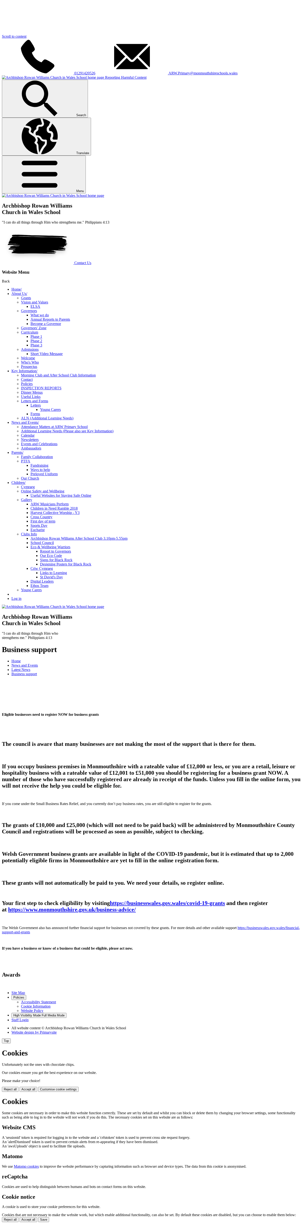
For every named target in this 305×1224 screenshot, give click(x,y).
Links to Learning (53, 573)
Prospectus (29, 367)
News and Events (24, 665)
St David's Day (51, 577)
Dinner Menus (32, 392)
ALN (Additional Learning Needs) (47, 418)
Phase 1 (36, 337)
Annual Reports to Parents (50, 319)
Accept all (28, 1089)
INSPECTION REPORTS (41, 388)
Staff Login (20, 1020)
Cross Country (41, 517)
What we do (39, 315)
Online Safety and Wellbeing (42, 491)
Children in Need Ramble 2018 (54, 508)
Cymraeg (28, 487)
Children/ (18, 483)
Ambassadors (31, 448)
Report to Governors (55, 551)
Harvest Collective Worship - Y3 (55, 513)
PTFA (25, 461)
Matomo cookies (26, 1166)
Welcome (28, 358)
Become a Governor (45, 324)
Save (43, 1219)
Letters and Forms (34, 401)
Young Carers (50, 410)
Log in (16, 598)
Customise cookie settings (58, 1089)
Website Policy (32, 1011)
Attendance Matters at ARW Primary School (54, 427)
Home (16, 661)
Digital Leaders (42, 581)
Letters (35, 405)
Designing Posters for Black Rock (65, 564)
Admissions (30, 349)
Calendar (28, 435)
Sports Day (38, 525)
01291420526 (84, 73)
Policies (27, 384)
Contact (27, 379)
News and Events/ (25, 422)
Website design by (34, 1032)
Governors (29, 311)
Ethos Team (39, 586)
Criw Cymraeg (41, 568)
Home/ (16, 289)
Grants (26, 298)
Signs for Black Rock (56, 560)
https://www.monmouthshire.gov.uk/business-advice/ (72, 909)
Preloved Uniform (44, 474)
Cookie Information (36, 1006)
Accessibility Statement (38, 1002)
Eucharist (37, 530)
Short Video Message (46, 354)
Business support (24, 674)
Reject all (10, 1089)
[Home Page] (53, 196)
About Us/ (19, 294)
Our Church (30, 478)
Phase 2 (36, 341)
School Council (42, 543)
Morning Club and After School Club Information (58, 375)
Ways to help (40, 470)
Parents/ (17, 452)
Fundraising (39, 465)
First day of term (42, 521)
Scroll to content (14, 36)
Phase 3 (36, 345)
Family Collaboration (37, 457)
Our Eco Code (51, 556)
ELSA (35, 306)
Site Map (18, 993)
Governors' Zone (33, 328)
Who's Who (30, 362)
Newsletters (30, 440)
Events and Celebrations (39, 444)
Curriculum (29, 332)
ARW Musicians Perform (49, 504)
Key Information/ (24, 371)
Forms (35, 414)
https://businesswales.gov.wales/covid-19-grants (167, 903)
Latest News (20, 670)
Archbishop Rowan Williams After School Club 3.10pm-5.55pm (78, 538)
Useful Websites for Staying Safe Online (60, 495)
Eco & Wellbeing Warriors (50, 547)
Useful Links (31, 397)
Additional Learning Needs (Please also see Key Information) (67, 431)
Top (6, 1041)
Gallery (26, 500)
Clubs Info (29, 534)
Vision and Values (34, 302)
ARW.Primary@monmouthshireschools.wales (203, 73)
